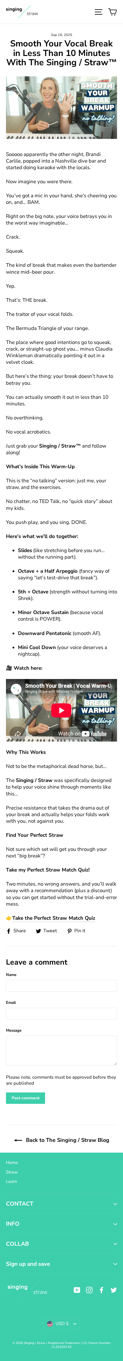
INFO (12, 1224)
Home (12, 1163)
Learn (11, 1181)
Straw (12, 1172)
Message (13, 1030)
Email (11, 1003)
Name (11, 975)
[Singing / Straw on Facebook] (101, 1289)
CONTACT (19, 1204)
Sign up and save (28, 1264)
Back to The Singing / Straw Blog (66, 1140)
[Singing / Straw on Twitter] (113, 1289)
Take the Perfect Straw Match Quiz (53, 918)
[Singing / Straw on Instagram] (89, 1289)
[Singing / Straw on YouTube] (77, 1289)
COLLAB (17, 1244)
